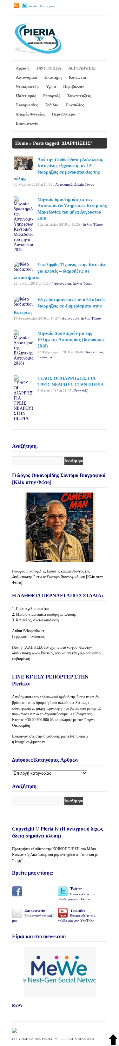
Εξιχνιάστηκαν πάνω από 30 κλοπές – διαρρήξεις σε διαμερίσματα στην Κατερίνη (61, 306)
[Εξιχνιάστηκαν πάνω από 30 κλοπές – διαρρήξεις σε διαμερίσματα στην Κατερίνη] (23, 304)
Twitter (76, 894)
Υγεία (51, 86)
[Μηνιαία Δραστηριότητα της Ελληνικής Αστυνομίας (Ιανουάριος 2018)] (23, 363)
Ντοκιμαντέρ (27, 86)
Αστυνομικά (26, 77)
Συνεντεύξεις (79, 95)
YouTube (76, 915)
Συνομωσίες (26, 105)
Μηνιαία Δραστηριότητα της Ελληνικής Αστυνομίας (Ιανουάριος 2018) (70, 339)
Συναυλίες (75, 105)
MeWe (17, 1005)
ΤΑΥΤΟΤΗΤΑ (48, 68)
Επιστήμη (53, 77)
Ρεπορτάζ (51, 95)
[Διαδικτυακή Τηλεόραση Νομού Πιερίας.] (38, 52)
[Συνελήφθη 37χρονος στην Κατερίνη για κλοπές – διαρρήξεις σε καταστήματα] (23, 269)
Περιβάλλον (73, 86)
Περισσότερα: (64, 114)
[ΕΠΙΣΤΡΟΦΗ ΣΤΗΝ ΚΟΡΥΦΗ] (113, 1043)
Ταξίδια (51, 105)
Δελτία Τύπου (84, 184)
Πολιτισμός (26, 95)
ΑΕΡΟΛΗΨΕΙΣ (82, 68)
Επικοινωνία (27, 123)
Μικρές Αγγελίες (30, 114)
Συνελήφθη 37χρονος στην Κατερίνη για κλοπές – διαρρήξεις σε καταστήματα (60, 271)
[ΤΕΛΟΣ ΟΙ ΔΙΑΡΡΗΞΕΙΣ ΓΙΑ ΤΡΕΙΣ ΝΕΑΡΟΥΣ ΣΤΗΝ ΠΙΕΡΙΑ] (23, 418)
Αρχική (22, 68)
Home (21, 143)
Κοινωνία (77, 77)
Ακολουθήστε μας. (42, 6)
